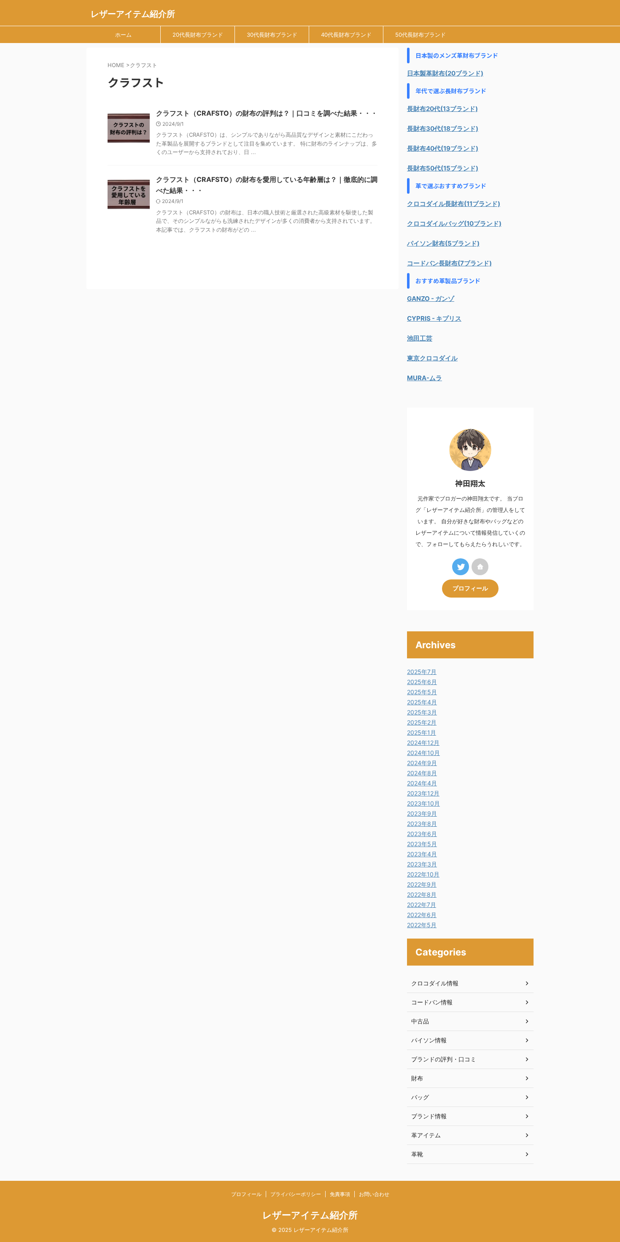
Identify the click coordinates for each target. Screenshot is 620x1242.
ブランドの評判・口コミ (443, 1059)
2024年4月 (422, 783)
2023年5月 (422, 843)
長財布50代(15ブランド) (442, 168)
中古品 (420, 1021)
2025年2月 (422, 722)
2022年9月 (422, 884)
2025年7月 (422, 671)
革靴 (417, 1154)
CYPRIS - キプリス (434, 318)
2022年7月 (421, 904)
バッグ (420, 1097)
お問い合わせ (374, 1194)
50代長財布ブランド (420, 34)
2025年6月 (422, 681)
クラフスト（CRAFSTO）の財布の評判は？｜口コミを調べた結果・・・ (266, 113)
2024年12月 (423, 742)
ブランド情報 (429, 1116)
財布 (417, 1078)
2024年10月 (423, 752)
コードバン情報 (432, 1002)
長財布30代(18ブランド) (442, 128)
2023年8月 (422, 823)
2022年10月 (423, 874)
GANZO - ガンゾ (430, 299)
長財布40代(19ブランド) (442, 148)
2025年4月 (422, 702)
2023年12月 (423, 793)
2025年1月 (421, 732)
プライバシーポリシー (295, 1194)
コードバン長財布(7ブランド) (449, 263)
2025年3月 (422, 712)
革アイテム (426, 1135)
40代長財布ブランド (346, 34)
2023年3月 (422, 864)
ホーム (123, 34)
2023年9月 (422, 813)
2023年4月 (422, 854)
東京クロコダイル (432, 358)
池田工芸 (419, 338)
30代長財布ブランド (272, 34)
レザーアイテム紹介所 (133, 14)
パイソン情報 (429, 1040)
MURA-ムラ (424, 378)
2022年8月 (422, 894)
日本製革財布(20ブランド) (445, 73)
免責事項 (340, 1194)
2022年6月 (422, 914)
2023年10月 (423, 803)
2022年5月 (422, 924)
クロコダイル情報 (434, 983)
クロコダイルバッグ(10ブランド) (454, 223)
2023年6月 (422, 833)
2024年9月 (422, 762)
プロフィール (470, 588)
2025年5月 (422, 691)
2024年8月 (422, 773)
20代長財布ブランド (198, 34)
